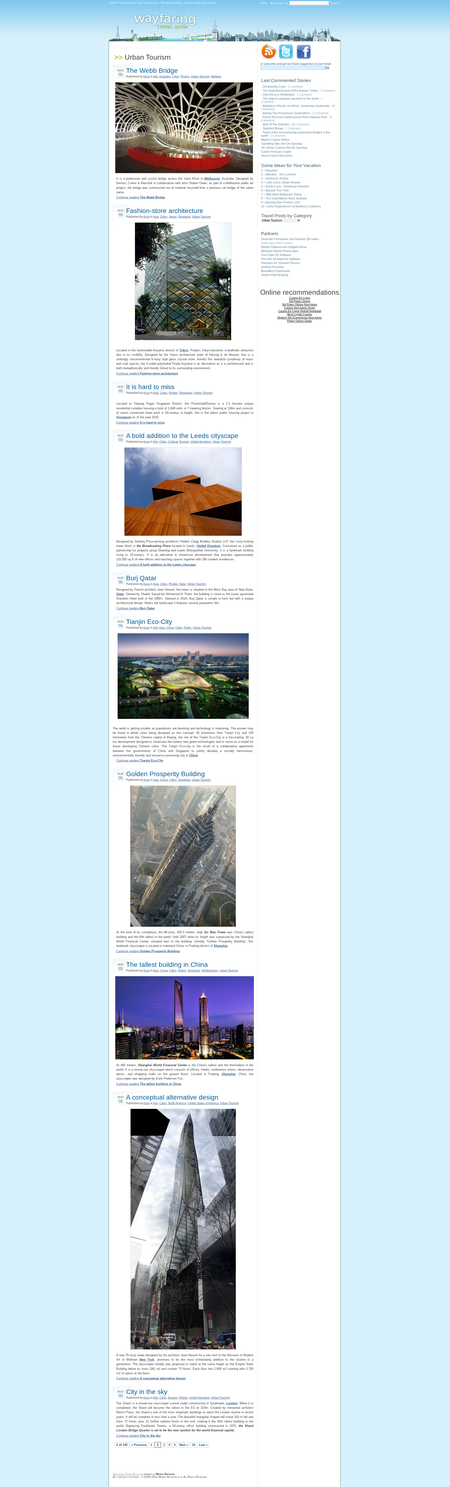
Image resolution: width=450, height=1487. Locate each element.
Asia (156, 216)
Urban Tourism (200, 76)
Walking (216, 76)
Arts (155, 76)
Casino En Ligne (299, 298)
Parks (187, 627)
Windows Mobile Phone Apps (279, 251)
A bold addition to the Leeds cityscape (182, 435)
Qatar (182, 584)
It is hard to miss (150, 387)
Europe (184, 441)
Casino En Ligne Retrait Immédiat (299, 311)
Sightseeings (209, 970)
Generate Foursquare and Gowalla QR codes (290, 239)
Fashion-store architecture (164, 210)
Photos (184, 76)
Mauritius (272, 170)
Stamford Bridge (273, 128)
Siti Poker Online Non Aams (299, 304)
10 (193, 1445)
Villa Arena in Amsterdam (279, 94)
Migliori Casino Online (275, 139)
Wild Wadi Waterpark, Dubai (284, 194)
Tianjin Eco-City (149, 621)
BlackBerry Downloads (275, 271)
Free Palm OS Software (276, 255)
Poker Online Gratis (299, 321)
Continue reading (140, 197)
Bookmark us (279, 3)
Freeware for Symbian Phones (280, 263)
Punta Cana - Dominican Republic (287, 186)
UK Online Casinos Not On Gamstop (284, 147)
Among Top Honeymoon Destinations (286, 113)
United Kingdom (200, 441)
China (170, 627)
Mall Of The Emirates (276, 124)
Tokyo (183, 350)
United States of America (203, 1103)
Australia (164, 76)
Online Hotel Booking (274, 275)
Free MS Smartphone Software (280, 259)
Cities (175, 76)
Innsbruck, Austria (277, 178)
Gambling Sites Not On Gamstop (281, 143)
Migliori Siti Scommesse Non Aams (300, 317)
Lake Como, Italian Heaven (283, 182)
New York (146, 1359)
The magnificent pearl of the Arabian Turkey (290, 90)
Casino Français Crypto (276, 151)
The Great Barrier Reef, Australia (286, 198)
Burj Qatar (141, 578)
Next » (183, 1445)
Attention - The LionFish (281, 174)
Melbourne (212, 178)
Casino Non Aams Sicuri (299, 308)
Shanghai (184, 780)
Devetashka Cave (274, 86)
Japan (173, 216)
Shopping (184, 216)
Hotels (182, 970)
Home (264, 3)
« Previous (139, 1445)
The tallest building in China (167, 964)
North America (177, 1103)
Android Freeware (272, 267)
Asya (146, 76)
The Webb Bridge (152, 70)
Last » (203, 1445)
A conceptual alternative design (172, 1097)
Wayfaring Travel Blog (126, 1474)
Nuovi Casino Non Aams (276, 155)
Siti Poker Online (299, 301)
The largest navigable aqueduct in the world (291, 98)
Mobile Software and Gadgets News (284, 247)
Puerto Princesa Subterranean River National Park (295, 117)
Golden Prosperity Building (165, 774)
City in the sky (146, 1391)
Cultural (173, 441)
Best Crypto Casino (299, 314)
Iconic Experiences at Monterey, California (294, 206)
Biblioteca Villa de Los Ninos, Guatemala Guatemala (296, 106)
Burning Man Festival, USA (283, 202)
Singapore (185, 393)
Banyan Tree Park (277, 190)
